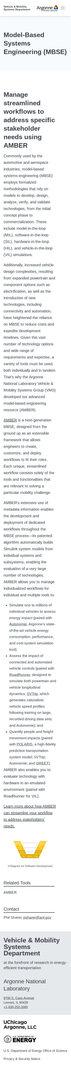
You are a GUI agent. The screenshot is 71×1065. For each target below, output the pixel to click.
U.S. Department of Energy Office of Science (35, 1051)
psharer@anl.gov (37, 917)
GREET (42, 763)
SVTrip (32, 694)
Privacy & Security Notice (22, 1059)
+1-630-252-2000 (16, 1007)
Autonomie (18, 624)
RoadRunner (19, 675)
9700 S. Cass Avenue (19, 998)
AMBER (10, 420)
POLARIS (25, 744)
